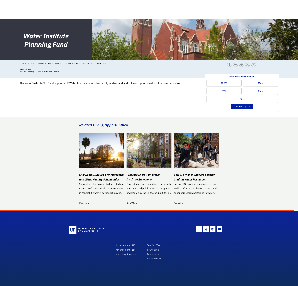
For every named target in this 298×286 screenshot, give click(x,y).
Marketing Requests (126, 254)
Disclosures (153, 254)
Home (21, 63)
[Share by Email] (254, 65)
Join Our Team (154, 245)
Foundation (153, 249)
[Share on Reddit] (242, 65)
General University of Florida (59, 63)
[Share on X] (248, 65)
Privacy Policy (154, 258)
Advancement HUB (125, 245)
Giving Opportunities (35, 63)
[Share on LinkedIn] (236, 65)
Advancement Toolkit (126, 249)
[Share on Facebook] (230, 65)
